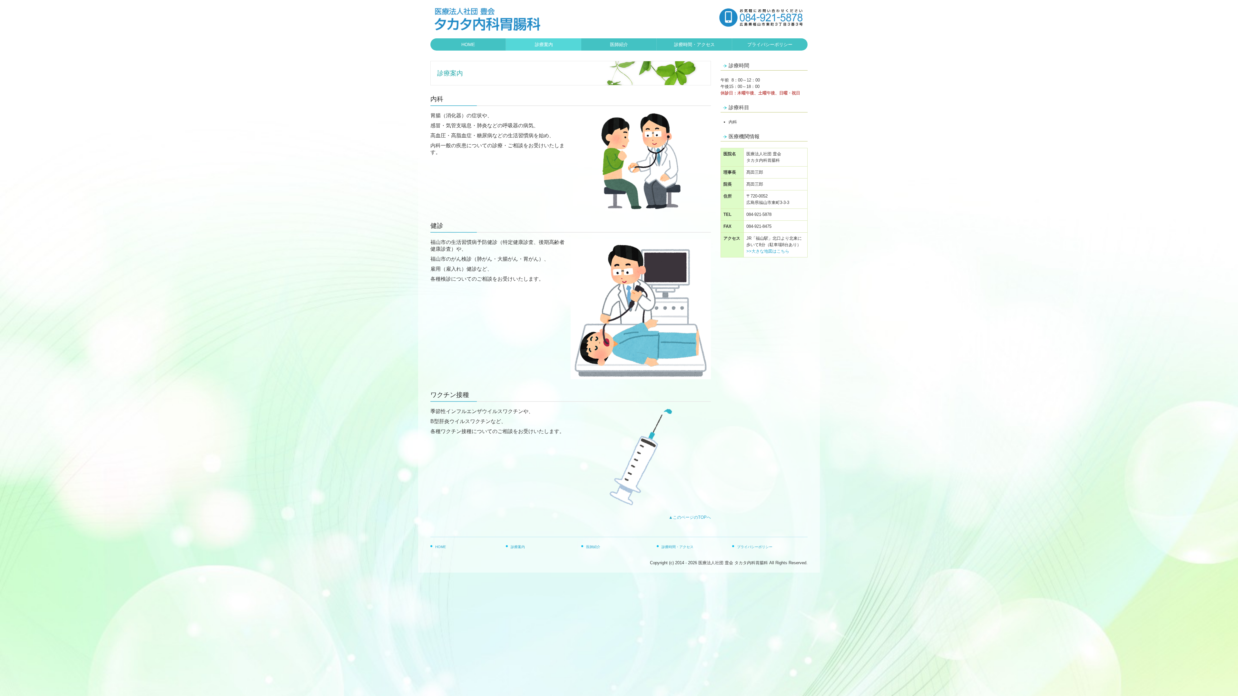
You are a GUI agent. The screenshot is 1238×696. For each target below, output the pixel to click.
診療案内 (544, 44)
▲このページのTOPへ (690, 517)
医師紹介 (619, 44)
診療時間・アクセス (694, 44)
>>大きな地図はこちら (767, 251)
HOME (468, 44)
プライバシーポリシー (769, 44)
